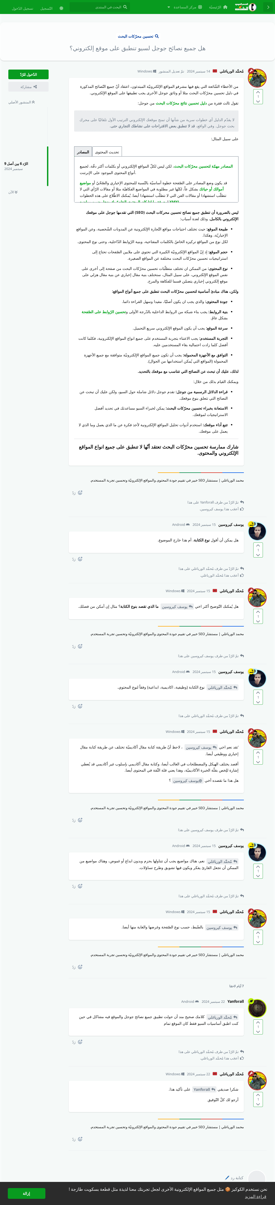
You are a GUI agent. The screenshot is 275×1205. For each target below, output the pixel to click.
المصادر (83, 151)
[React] (82, 493)
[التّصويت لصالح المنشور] (258, 92)
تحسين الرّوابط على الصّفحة (104, 311)
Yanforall (202, 1089)
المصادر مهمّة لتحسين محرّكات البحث (203, 166)
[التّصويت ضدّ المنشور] (258, 101)
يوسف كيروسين (174, 606)
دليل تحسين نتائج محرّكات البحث (181, 103)
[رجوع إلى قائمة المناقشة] (268, 7)
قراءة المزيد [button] (255, 1196)
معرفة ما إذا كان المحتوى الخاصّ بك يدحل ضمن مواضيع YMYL (130, 201)
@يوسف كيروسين (187, 780)
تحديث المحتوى (107, 151)
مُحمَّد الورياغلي (220, 687)
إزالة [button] (26, 1193)
